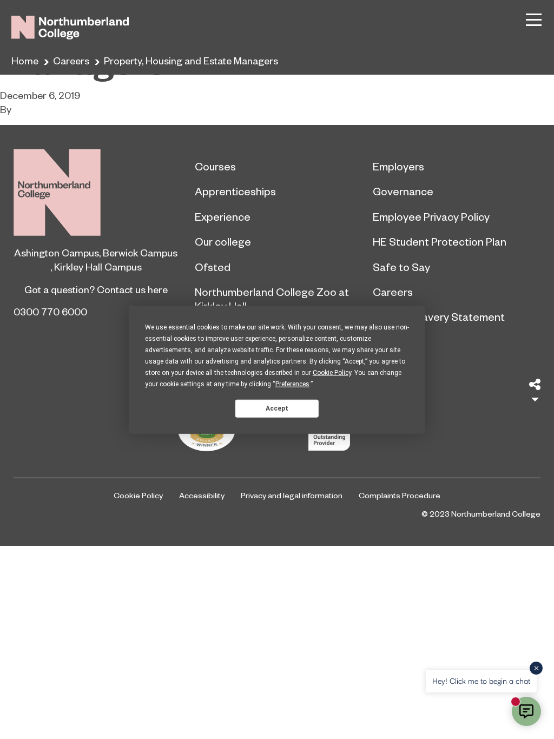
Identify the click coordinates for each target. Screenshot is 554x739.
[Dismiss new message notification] (536, 668)
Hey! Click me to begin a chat (481, 680)
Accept (277, 408)
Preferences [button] (292, 384)
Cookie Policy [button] (332, 373)
